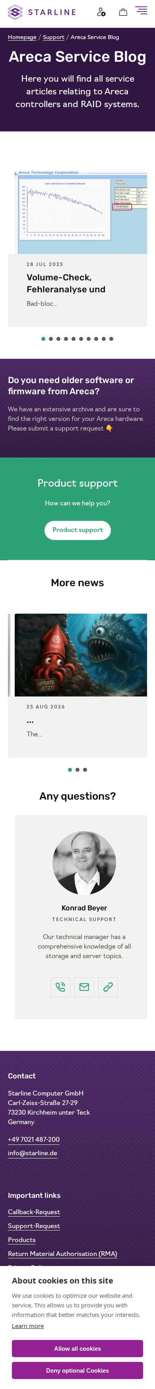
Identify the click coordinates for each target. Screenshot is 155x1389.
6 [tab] (81, 341)
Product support (77, 530)
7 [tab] (89, 341)
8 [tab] (97, 341)
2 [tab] (51, 341)
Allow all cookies (77, 1348)
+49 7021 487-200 (34, 1140)
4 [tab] (66, 341)
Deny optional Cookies (77, 1370)
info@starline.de (32, 1153)
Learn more (28, 1326)
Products (22, 1240)
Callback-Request (34, 1212)
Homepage (22, 38)
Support (53, 38)
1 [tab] (44, 341)
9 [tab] (104, 341)
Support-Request (34, 1226)
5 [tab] (74, 341)
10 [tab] (112, 341)
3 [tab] (59, 341)
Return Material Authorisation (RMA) (62, 1254)
